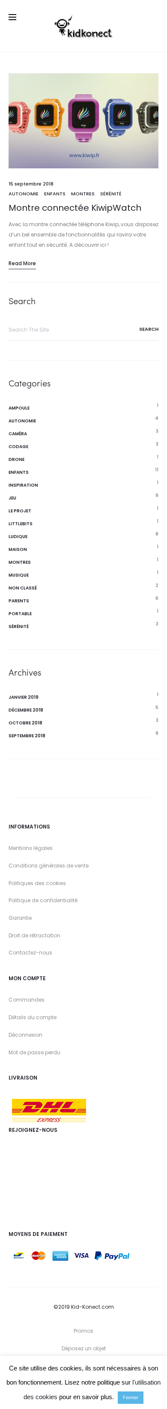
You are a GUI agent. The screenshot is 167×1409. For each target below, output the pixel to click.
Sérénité (111, 193)
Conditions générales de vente (49, 865)
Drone (16, 459)
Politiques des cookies (37, 883)
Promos (83, 1330)
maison (18, 549)
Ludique (18, 536)
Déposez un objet (84, 1348)
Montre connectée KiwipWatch (75, 208)
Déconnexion (25, 1034)
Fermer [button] (130, 1397)
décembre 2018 (26, 710)
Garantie (20, 917)
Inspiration (23, 485)
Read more (22, 263)
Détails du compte (33, 1017)
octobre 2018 (25, 723)
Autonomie (24, 193)
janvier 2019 (24, 697)
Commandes (27, 999)
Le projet (20, 511)
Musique (19, 575)
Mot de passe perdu (34, 1052)
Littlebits (21, 524)
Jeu (12, 498)
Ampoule (19, 408)
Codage (18, 446)
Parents (19, 601)
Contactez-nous (30, 952)
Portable (20, 613)
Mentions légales (31, 848)
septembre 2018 (27, 736)
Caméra (18, 434)
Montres (83, 193)
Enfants (55, 193)
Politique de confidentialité (43, 900)
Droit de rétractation (34, 935)
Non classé (23, 588)
